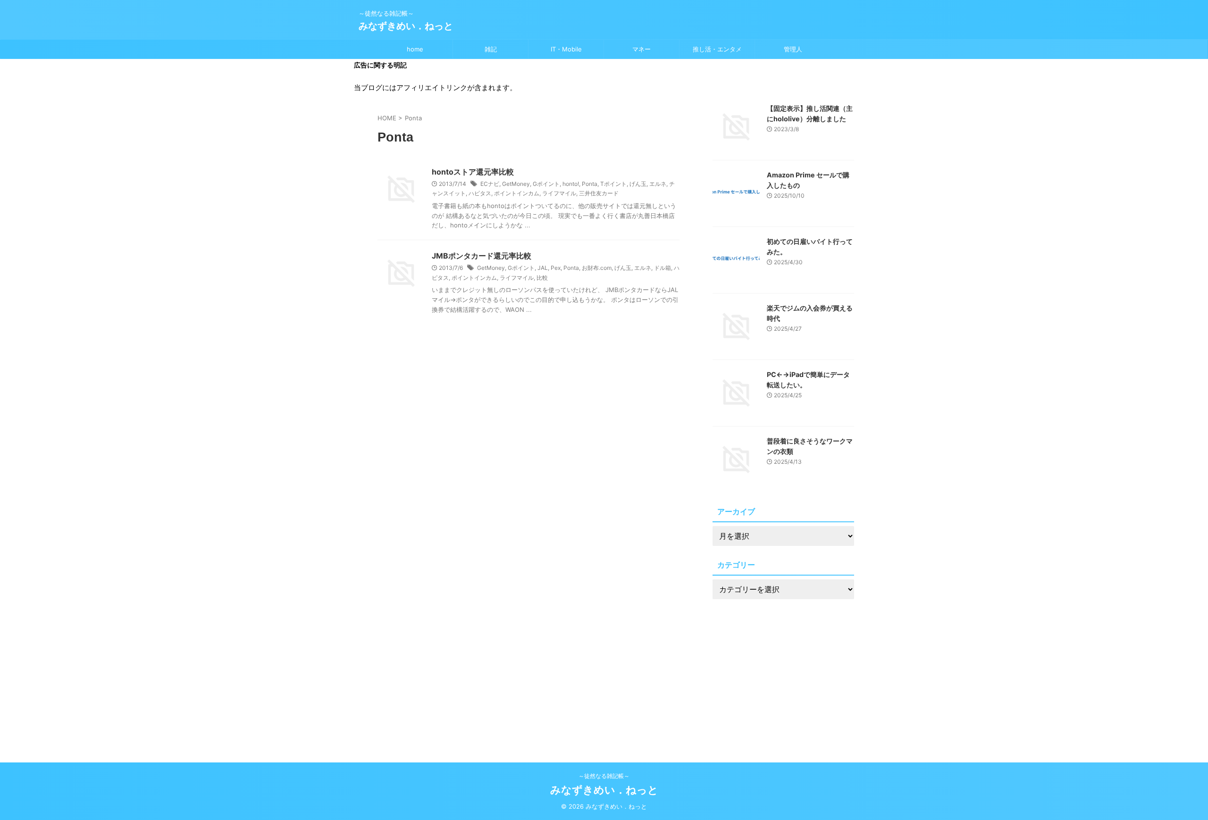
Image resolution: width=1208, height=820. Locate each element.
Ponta (589, 183)
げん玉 (637, 183)
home (415, 49)
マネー (641, 49)
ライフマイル (559, 193)
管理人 (793, 49)
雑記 (491, 49)
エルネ (657, 183)
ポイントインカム (516, 193)
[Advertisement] (783, 671)
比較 (542, 277)
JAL (542, 267)
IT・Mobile (566, 49)
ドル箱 (662, 267)
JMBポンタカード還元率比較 (481, 255)
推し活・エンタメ (717, 49)
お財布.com (597, 267)
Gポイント (546, 183)
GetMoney (516, 183)
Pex (556, 267)
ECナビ (489, 183)
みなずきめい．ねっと (406, 26)
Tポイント (613, 183)
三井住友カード (599, 193)
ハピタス (480, 193)
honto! (570, 183)
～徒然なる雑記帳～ (604, 775)
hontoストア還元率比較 (473, 171)
